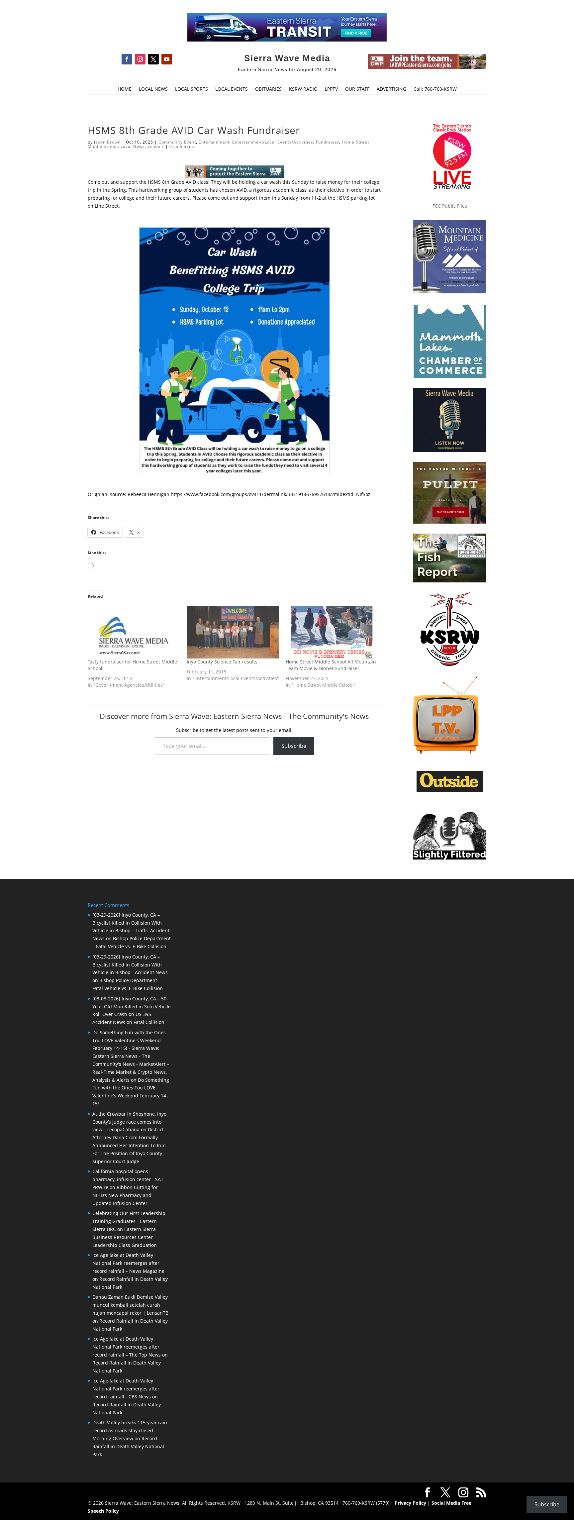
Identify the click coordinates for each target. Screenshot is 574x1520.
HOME (125, 89)
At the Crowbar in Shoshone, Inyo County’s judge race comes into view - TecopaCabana (129, 1122)
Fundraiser (327, 142)
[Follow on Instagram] (140, 59)
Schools (155, 146)
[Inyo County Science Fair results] (233, 632)
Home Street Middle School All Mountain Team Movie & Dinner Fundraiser (331, 665)
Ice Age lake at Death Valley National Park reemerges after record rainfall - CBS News (125, 1388)
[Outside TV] (450, 790)
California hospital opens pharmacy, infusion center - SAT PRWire (127, 1179)
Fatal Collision (149, 1022)
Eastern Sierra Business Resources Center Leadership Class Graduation (124, 1237)
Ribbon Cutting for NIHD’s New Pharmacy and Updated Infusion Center (125, 1195)
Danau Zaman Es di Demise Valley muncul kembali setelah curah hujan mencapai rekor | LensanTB (130, 1305)
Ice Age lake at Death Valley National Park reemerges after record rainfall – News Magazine (128, 1263)
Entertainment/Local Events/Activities (272, 142)
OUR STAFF (357, 89)
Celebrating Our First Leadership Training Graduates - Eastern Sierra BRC (128, 1221)
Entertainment (214, 142)
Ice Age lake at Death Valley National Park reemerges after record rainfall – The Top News (126, 1347)
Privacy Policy (410, 1503)
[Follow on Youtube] (166, 59)
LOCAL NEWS (153, 89)
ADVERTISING (391, 89)
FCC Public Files (449, 206)
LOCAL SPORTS (191, 89)
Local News (133, 146)
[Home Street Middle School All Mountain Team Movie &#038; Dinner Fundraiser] (332, 632)
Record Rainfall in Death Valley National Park (128, 1446)
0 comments (182, 146)
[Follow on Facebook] (127, 59)
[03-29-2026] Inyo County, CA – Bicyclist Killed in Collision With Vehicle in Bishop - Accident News (130, 965)
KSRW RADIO (303, 89)
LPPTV (331, 89)
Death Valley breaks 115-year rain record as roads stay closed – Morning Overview (129, 1430)
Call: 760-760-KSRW (435, 89)
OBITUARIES (268, 89)
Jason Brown (107, 142)
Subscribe (293, 746)
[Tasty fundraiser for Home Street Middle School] (134, 632)
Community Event (177, 142)
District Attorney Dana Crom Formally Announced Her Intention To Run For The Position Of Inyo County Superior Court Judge (129, 1145)
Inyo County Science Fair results (222, 662)
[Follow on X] (153, 59)
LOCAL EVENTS (231, 89)
